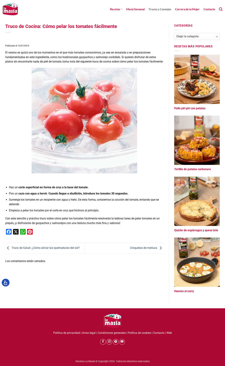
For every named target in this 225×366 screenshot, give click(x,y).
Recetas (115, 9)
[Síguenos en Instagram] (109, 342)
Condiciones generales (112, 333)
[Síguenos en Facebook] (103, 342)
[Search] (220, 9)
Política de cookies (139, 333)
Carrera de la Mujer (187, 9)
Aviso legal (89, 333)
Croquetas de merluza (144, 248)
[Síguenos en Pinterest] (116, 342)
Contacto (209, 9)
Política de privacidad (66, 333)
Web (169, 333)
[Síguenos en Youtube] (122, 342)
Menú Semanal (135, 9)
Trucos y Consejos (160, 9)
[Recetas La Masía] (10, 9)
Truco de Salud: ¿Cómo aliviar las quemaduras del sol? (45, 248)
